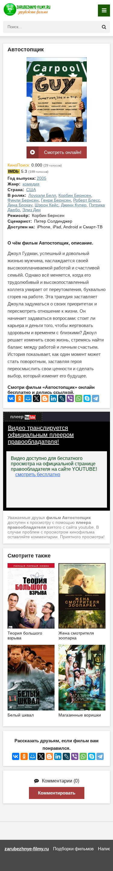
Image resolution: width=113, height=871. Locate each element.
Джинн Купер (73, 205)
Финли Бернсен (23, 200)
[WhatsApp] (78, 398)
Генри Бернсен (56, 200)
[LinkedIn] (53, 398)
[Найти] (104, 27)
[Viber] (70, 398)
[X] (36, 398)
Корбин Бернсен (74, 195)
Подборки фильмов (73, 848)
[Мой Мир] (28, 398)
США (31, 189)
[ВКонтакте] (11, 398)
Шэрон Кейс (46, 205)
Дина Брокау (20, 205)
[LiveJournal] (61, 398)
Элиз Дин (31, 209)
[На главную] (27, 10)
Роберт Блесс (86, 200)
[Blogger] (45, 398)
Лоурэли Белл (42, 195)
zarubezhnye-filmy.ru (27, 848)
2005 (41, 178)
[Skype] (87, 398)
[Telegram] (95, 398)
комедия (31, 184)
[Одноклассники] (19, 398)
